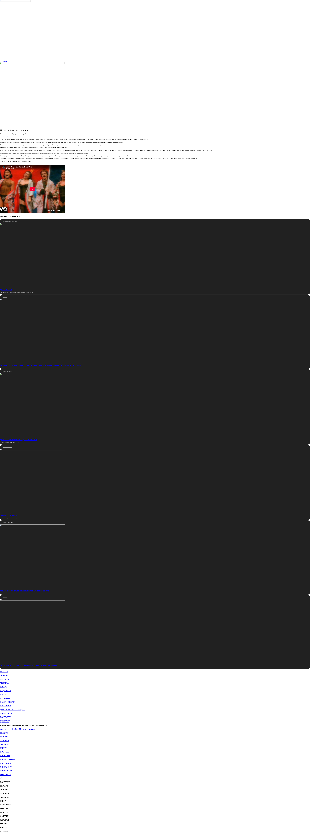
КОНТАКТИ (5, 717)
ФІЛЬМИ (4, 675)
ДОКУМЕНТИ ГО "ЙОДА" (12, 709)
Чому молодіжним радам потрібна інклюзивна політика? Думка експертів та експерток (40, 365)
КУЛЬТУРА (5, 371)
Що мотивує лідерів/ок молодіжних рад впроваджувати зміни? (29, 665)
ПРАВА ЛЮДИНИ (10, 221)
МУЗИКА (5, 221)
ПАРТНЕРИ (5, 706)
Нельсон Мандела (8, 515)
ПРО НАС (4, 694)
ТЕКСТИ (16, 221)
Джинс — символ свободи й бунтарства (18, 440)
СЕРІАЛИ (4, 679)
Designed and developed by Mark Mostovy (17, 729)
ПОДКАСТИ (5, 691)
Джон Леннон (6, 290)
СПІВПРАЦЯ (6, 713)
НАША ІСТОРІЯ (7, 702)
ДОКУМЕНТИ (6, 767)
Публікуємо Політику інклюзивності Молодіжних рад (24, 591)
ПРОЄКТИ (5, 698)
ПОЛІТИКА (5, 447)
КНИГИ (3, 687)
